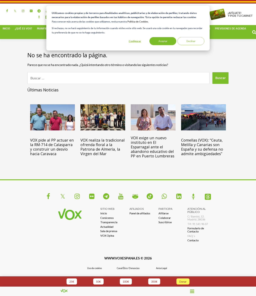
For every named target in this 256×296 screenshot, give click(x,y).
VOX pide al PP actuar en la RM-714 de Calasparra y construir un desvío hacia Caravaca (52, 147)
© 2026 (128, 258)
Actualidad (106, 226)
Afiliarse (163, 213)
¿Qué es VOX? (23, 28)
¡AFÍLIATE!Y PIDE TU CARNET (240, 14)
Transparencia (108, 222)
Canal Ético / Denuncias (128, 268)
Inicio (6, 28)
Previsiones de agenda (230, 28)
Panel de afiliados (139, 213)
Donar (183, 281)
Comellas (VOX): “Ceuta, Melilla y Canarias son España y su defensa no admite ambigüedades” (202, 147)
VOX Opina (107, 235)
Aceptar (162, 41)
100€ (126, 281)
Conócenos (107, 217)
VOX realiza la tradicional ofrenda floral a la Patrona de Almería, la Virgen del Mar (102, 147)
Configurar (135, 41)
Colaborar (164, 217)
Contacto (193, 240)
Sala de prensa (108, 231)
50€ (98, 281)
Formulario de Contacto (195, 230)
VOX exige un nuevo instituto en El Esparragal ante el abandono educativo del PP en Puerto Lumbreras (152, 146)
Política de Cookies (137, 21)
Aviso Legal (161, 268)
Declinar (191, 41)
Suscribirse (165, 222)
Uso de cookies (94, 268)
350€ (154, 281)
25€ (71, 281)
